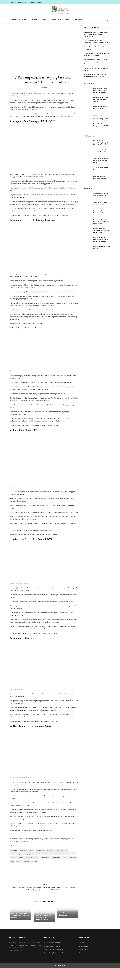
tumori (18, 861)
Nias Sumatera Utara (53, 854)
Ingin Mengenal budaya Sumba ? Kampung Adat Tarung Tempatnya (44, 215)
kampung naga (29, 854)
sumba (65, 857)
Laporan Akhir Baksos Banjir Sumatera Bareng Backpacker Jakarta (100, 90)
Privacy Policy (79, 20)
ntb (63, 854)
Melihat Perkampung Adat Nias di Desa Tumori (37, 830)
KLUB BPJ (34, 20)
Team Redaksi (31, 2)
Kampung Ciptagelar (16, 854)
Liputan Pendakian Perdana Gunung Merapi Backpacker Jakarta (100, 239)
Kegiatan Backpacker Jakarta (53, 949)
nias (44, 854)
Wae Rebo (26, 861)
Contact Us (13, 2)
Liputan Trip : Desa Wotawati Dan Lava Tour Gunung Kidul (101, 230)
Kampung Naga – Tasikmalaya (31, 323)
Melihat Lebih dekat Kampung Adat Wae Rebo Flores (39, 534)
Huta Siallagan (40, 850)
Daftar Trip (56, 20)
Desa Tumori (23, 850)
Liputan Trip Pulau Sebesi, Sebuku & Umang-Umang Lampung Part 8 (101, 221)
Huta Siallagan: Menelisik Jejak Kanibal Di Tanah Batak (39, 425)
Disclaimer (40, 2)
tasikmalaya (73, 857)
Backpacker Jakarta (19, 20)
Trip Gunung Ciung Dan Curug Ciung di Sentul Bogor (100, 160)
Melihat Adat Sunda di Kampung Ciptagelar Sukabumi (39, 721)
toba (12, 861)
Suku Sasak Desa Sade (32, 857)
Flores (31, 850)
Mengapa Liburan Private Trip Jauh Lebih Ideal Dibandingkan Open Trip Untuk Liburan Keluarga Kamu (95, 62)
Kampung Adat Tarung (61, 850)
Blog (67, 20)
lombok (38, 854)
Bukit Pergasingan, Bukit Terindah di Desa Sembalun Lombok (20, 915)
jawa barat (49, 850)
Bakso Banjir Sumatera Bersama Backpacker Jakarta (100, 99)
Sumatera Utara (45, 857)
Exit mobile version (60, 965)
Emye (45, 87)
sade (73, 854)
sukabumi (20, 857)
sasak (12, 857)
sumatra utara (56, 857)
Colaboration (22, 2)
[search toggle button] (107, 20)
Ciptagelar (14, 850)
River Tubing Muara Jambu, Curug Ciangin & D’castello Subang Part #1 (101, 143)
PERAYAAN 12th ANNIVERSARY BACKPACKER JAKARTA (100, 117)
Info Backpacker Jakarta (52, 942)
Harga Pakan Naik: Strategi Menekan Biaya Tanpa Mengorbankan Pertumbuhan (96, 34)
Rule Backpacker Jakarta (52, 946)
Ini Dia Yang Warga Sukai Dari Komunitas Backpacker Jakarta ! (43, 917)
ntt (68, 854)
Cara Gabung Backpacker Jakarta (55, 953)
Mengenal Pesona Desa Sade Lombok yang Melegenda (39, 633)
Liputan (44, 20)
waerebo (34, 861)
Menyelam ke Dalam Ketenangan (65, 914)
